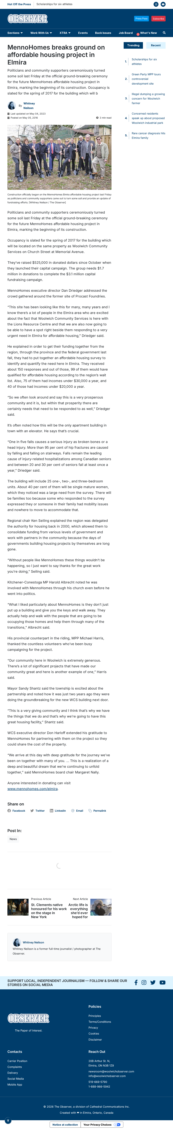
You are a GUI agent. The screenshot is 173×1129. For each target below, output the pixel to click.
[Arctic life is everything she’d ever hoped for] (100, 907)
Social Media (15, 1078)
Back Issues (103, 33)
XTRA (63, 33)
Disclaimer (95, 1039)
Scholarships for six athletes (54, 4)
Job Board (126, 33)
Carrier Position (17, 1061)
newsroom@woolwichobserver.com (111, 1071)
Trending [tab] (133, 45)
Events (83, 33)
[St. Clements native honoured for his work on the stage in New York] (19, 907)
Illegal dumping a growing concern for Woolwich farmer (148, 98)
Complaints (14, 1067)
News (13, 839)
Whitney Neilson (33, 942)
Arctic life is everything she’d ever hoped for (78, 911)
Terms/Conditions (100, 1021)
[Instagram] (156, 4)
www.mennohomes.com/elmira (32, 789)
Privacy (93, 1027)
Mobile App (14, 1084)
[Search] (164, 32)
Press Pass (141, 18)
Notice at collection (65, 1124)
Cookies (94, 1033)
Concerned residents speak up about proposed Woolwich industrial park (148, 118)
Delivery (12, 1072)
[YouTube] (163, 4)
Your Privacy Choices (97, 1124)
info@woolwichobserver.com (107, 1076)
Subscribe (158, 18)
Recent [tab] (156, 45)
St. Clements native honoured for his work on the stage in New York (49, 911)
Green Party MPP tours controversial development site (146, 79)
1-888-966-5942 (99, 1086)
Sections (13, 33)
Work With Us (39, 33)
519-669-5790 (98, 1082)
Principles (95, 1015)
